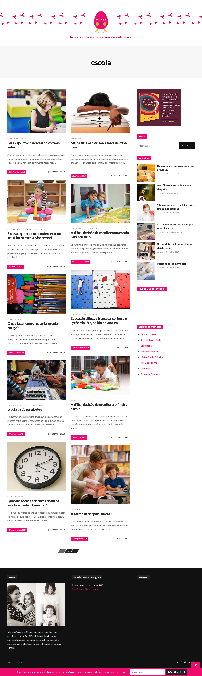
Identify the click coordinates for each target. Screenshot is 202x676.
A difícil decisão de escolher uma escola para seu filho (100, 235)
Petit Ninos (146, 368)
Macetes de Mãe (149, 351)
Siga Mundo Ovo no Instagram (87, 588)
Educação (76, 139)
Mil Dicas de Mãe (150, 362)
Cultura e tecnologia (19, 229)
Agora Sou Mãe (148, 334)
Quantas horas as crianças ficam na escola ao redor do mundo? (33, 503)
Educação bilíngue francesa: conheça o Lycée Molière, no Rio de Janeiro (99, 320)
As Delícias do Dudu (151, 340)
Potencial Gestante (150, 374)
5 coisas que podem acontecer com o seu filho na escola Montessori (34, 235)
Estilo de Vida (92, 229)
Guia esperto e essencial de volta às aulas (33, 145)
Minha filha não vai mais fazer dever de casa (99, 145)
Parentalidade (15, 319)
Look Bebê (146, 345)
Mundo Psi (76, 400)
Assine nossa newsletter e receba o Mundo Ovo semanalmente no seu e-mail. (71, 672)
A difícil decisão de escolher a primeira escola (99, 406)
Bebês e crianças (16, 139)
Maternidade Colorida (152, 357)
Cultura (12, 405)
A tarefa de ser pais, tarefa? (91, 514)
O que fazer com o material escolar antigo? (33, 325)
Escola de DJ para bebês (24, 409)
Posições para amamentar (171, 263)
